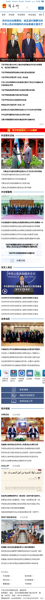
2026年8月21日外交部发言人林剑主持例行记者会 (19, 310)
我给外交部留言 (27, 395)
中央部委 (6, 576)
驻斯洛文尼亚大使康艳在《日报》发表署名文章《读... (21, 500)
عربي (33, 1)
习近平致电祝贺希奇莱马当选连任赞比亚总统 (18, 90)
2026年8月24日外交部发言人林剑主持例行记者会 (19, 306)
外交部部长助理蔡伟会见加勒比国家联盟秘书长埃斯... (21, 238)
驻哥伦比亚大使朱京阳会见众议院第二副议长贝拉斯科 (21, 452)
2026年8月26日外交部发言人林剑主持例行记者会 (19, 298)
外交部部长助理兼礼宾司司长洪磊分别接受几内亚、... (21, 234)
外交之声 (5, 466)
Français (15, 1)
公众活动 (16, 415)
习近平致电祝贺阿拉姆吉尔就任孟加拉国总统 (18, 72)
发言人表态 (6, 267)
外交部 (11, 15)
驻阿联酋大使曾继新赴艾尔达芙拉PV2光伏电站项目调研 (22, 555)
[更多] (41, 124)
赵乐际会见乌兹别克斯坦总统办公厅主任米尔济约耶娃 (21, 110)
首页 (4, 15)
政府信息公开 (26, 401)
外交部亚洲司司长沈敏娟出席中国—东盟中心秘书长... (21, 361)
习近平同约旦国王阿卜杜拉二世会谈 (14, 77)
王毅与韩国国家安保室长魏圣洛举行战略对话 (18, 120)
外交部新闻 (6, 192)
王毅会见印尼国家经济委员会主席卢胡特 (16, 187)
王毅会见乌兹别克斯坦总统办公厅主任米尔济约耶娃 (22, 171)
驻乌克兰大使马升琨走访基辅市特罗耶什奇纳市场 (19, 563)
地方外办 (6, 580)
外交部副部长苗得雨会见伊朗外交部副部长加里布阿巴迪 (22, 230)
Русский (28, 1)
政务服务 (24, 389)
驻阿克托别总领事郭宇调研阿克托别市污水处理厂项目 (21, 551)
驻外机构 (28, 576)
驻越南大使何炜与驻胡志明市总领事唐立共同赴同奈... (21, 559)
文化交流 (24, 517)
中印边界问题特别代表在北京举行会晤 (15, 115)
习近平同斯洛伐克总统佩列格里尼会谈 (17, 60)
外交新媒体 (29, 580)
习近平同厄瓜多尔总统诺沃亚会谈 (13, 100)
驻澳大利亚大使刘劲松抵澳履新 (13, 508)
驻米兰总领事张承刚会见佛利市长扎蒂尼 (16, 461)
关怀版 (38, 1)
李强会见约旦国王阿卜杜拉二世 (13, 105)
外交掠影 (16, 466)
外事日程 (21, 260)
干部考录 (28, 584)
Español (21, 1)
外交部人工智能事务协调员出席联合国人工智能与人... (21, 353)
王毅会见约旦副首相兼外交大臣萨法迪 (15, 183)
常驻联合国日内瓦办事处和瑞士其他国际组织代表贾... (21, 448)
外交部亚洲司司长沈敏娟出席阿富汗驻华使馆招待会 (20, 365)
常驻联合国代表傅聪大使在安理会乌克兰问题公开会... (21, 504)
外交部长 (21, 15)
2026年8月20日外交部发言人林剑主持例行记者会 (19, 314)
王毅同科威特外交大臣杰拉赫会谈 (13, 179)
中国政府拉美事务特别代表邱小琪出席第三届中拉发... (21, 357)
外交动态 (32, 15)
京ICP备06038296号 (31, 598)
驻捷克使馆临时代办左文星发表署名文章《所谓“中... (20, 512)
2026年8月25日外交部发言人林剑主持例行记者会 (19, 302)
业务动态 (5, 319)
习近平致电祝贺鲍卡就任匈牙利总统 (14, 95)
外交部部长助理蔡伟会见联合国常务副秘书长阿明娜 (20, 226)
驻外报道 (5, 408)
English (8, 1)
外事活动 (5, 415)
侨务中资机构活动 (9, 517)
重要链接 (6, 584)
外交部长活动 (7, 135)
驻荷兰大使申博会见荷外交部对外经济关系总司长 (19, 457)
